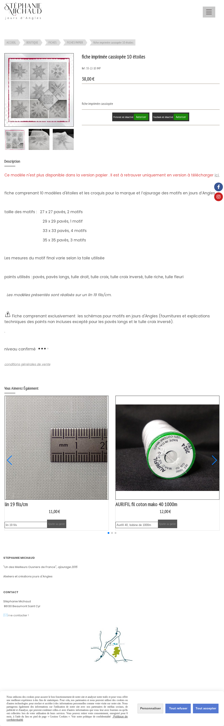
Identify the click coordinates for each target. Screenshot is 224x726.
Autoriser (141, 117)
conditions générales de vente (27, 364)
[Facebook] (218, 187)
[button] (108, 533)
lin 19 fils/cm (16, 504)
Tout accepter (206, 708)
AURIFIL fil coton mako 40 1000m (146, 504)
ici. (217, 175)
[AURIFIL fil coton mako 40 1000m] (167, 447)
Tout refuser (178, 708)
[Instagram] (218, 196)
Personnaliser (150, 708)
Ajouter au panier (56, 524)
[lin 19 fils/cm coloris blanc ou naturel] (56, 447)
